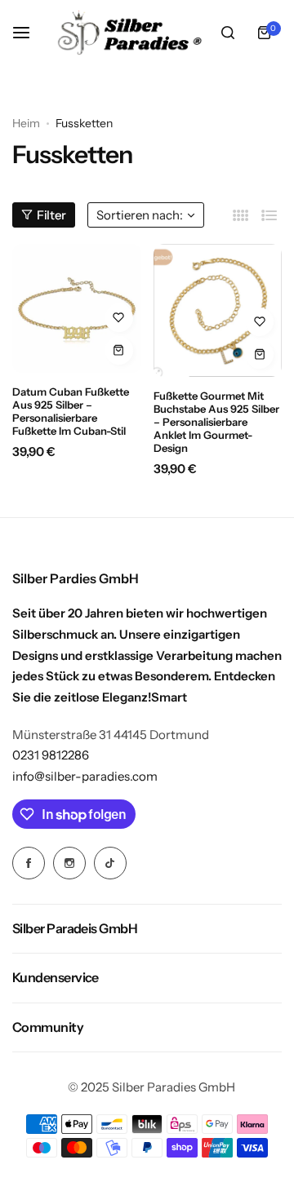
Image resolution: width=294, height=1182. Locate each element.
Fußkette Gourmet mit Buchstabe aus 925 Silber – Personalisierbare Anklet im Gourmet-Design (216, 421)
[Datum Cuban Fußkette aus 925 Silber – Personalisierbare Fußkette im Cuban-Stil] (76, 308)
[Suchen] (228, 33)
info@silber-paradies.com (85, 776)
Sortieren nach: (139, 215)
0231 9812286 (50, 755)
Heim (26, 123)
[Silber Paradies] (129, 32)
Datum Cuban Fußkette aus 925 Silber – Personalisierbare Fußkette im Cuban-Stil (70, 411)
